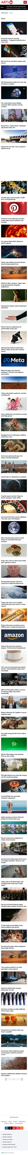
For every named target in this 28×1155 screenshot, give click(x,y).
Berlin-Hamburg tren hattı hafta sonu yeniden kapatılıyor (15, 7)
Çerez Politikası (19, 1123)
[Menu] (25, 2)
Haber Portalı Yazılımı (9, 1152)
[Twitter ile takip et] (10, 1128)
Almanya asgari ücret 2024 (10, 1147)
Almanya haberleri (7, 1134)
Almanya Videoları (7, 1137)
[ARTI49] (7, 2)
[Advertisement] (14, 165)
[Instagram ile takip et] (18, 1128)
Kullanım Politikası (9, 1123)
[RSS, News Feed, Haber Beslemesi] (21, 1128)
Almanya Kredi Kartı (8, 1139)
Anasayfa (5, 13)
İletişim (15, 1121)
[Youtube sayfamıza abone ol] (14, 1128)
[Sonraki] (22, 1079)
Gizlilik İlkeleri (22, 1121)
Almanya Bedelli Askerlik (9, 1144)
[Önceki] (6, 1079)
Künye (10, 1121)
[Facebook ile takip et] (6, 1128)
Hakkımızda (4, 1121)
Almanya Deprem (7, 1142)
